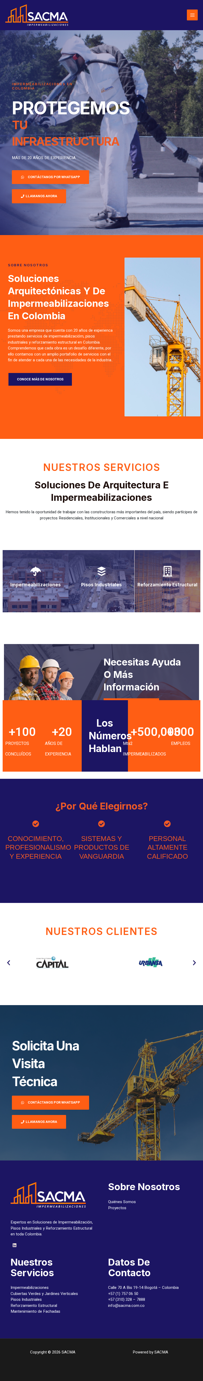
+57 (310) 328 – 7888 (126, 1299)
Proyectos (117, 1208)
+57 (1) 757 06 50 (123, 1294)
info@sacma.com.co (126, 1305)
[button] (8, 963)
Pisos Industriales (26, 1299)
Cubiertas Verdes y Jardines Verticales (44, 1294)
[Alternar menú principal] (192, 15)
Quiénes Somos (122, 1202)
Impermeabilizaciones (30, 1287)
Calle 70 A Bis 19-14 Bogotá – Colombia (143, 1287)
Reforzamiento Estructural (34, 1305)
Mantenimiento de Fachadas (35, 1311)
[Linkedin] (15, 1245)
